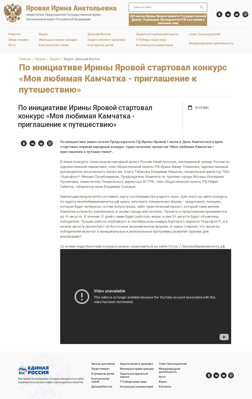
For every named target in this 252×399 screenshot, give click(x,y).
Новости (14, 34)
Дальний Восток (99, 34)
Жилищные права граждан (58, 40)
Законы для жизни (103, 363)
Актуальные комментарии (154, 45)
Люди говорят (18, 40)
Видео (43, 34)
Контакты (165, 386)
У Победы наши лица (151, 40)
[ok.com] (219, 14)
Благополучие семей (53, 45)
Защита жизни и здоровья (106, 40)
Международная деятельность (211, 43)
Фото (12, 45)
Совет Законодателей (204, 34)
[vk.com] (228, 14)
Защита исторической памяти (157, 34)
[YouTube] (237, 14)
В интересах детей (100, 45)
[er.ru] (245, 14)
